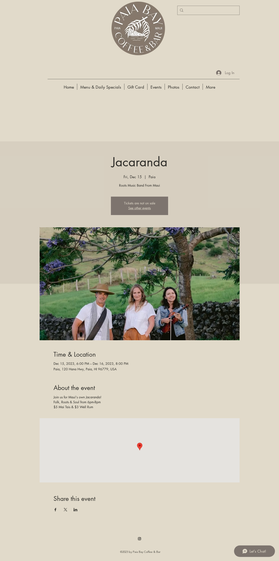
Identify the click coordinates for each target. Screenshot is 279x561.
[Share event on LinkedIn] (75, 509)
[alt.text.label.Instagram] (139, 539)
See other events (139, 208)
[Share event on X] (65, 509)
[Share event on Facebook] (55, 509)
